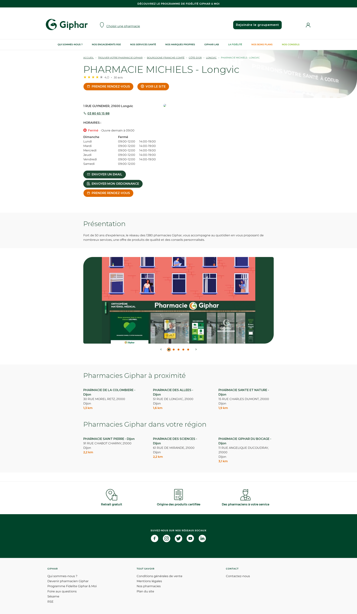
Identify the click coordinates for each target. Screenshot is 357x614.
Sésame (53, 596)
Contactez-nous (238, 576)
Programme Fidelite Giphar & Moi (72, 586)
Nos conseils (291, 44)
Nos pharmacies (149, 586)
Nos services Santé (143, 44)
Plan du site (145, 591)
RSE (50, 601)
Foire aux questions (62, 591)
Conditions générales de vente (159, 576)
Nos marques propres (180, 44)
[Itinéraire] (218, 105)
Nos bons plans (262, 44)
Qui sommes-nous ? (70, 44)
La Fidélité (235, 44)
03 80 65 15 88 (98, 113)
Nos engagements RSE (106, 44)
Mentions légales (149, 581)
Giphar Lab (211, 44)
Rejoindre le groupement (257, 25)
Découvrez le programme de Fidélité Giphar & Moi (178, 3)
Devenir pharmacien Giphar (68, 581)
